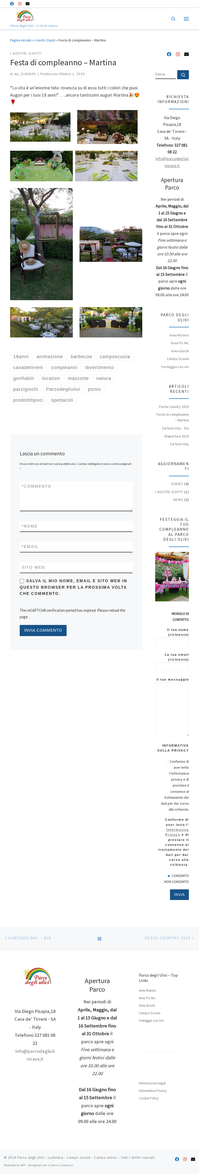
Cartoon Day (179, 444)
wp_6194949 (24, 74)
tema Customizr (62, 1165)
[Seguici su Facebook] (12, 4)
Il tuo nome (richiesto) (178, 632)
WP (23, 1165)
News (178, 499)
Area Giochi (180, 351)
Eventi (177, 483)
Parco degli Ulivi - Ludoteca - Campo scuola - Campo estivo (67, 1157)
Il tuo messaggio (173, 679)
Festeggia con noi (175, 366)
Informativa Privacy (153, 1091)
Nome (30, 526)
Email (30, 547)
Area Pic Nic (180, 343)
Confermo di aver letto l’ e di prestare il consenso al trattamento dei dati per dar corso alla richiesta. (174, 842)
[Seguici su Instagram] (20, 4)
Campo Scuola (178, 358)
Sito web (33, 567)
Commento (37, 486)
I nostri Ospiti (45, 40)
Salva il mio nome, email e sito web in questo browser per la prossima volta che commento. (73, 587)
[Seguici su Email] (28, 4)
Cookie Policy (149, 1098)
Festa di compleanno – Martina (173, 417)
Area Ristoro (179, 335)
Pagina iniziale (21, 40)
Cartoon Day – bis (175, 428)
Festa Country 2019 (174, 406)
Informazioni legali (152, 1083)
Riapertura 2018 (177, 436)
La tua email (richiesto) (177, 657)
